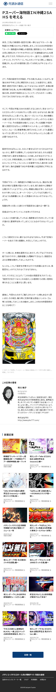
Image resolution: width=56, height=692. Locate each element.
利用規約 (34, 679)
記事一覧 (28, 654)
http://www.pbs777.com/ (28, 420)
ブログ (26, 679)
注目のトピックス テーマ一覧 (11, 679)
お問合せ (43, 679)
